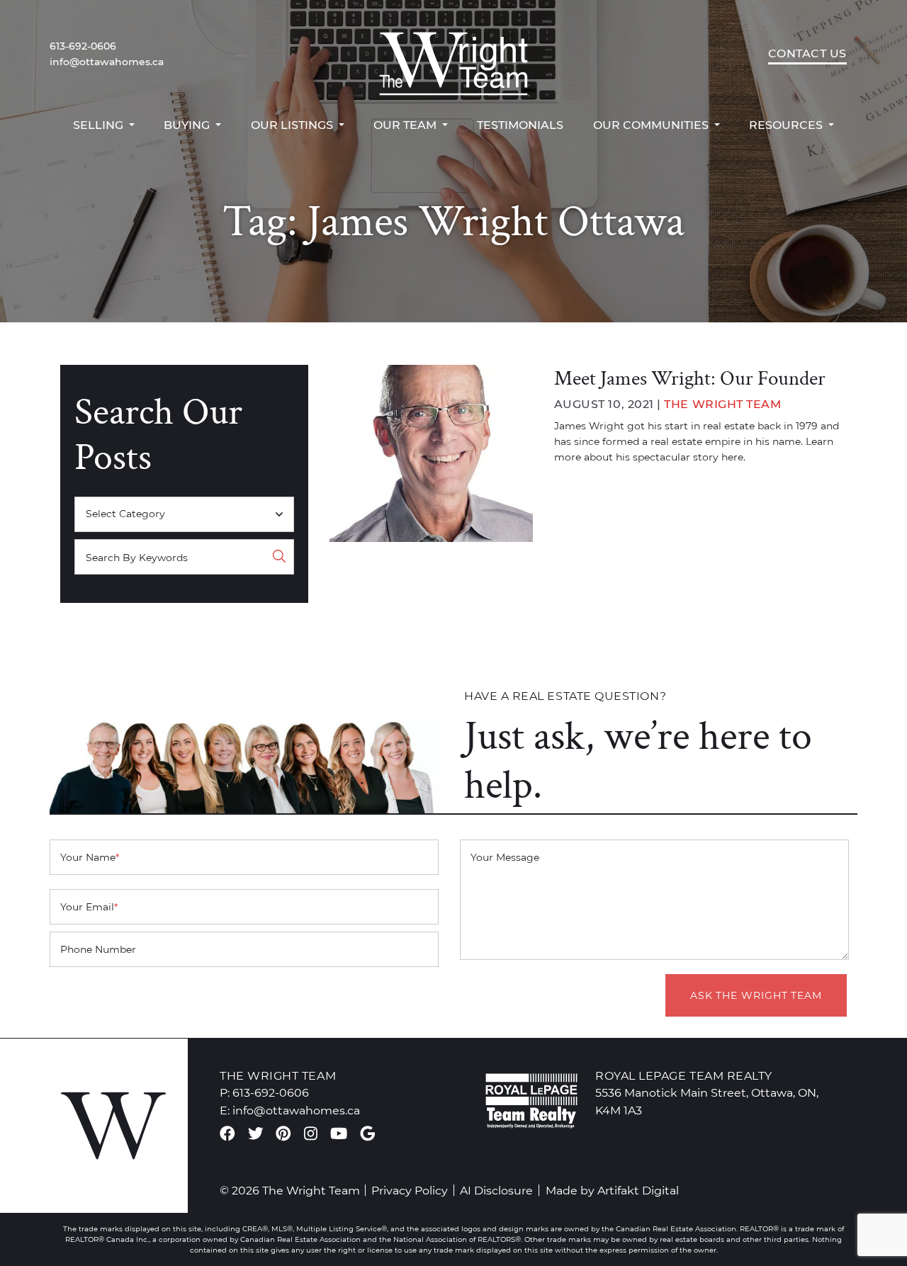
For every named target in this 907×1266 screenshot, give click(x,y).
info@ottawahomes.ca (107, 61)
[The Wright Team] (453, 54)
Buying (188, 125)
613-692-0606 (83, 46)
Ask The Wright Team (756, 995)
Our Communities (652, 125)
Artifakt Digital (638, 1190)
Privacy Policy (409, 1190)
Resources (787, 125)
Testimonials (520, 125)
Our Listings (293, 125)
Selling (99, 125)
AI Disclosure (496, 1190)
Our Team (406, 125)
